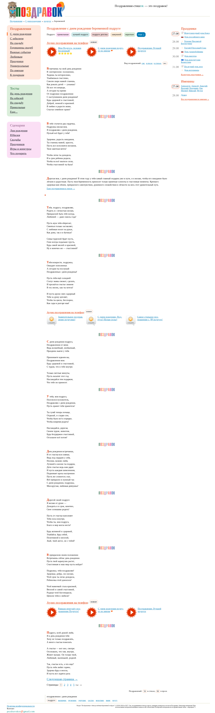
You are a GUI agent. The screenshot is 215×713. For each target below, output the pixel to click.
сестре (91, 700)
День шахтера (190, 56)
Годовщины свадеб (21, 47)
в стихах (157, 63)
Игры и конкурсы (20, 148)
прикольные (63, 34)
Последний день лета (193, 67)
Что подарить (18, 153)
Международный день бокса (197, 33)
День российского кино (194, 37)
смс (143, 63)
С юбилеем (16, 38)
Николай (192, 91)
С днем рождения (20, 34)
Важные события (20, 52)
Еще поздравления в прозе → (61, 188)
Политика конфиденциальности (21, 706)
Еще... (14, 111)
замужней (116, 34)
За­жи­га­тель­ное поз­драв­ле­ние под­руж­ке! (70, 318)
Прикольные (17, 107)
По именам (16, 70)
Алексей (195, 86)
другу (114, 700)
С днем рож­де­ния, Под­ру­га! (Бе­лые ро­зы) (110, 318)
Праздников (17, 144)
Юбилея (15, 135)
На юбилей (16, 98)
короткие (129, 34)
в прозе (149, 63)
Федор (200, 91)
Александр (185, 86)
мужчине (72, 700)
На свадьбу (16, 43)
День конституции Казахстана (190, 61)
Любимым (16, 56)
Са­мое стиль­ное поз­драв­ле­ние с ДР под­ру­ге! (150, 318)
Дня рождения (18, 130)
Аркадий (203, 86)
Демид (184, 95)
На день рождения (21, 93)
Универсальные (19, 65)
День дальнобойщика (193, 52)
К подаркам (17, 75)
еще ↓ (141, 34)
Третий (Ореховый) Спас (195, 48)
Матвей (184, 91)
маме (108, 700)
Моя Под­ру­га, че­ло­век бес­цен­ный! (69, 49)
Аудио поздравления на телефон (67, 43)
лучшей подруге (80, 34)
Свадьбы (15, 139)
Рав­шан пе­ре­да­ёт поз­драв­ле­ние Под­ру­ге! (69, 610)
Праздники (16, 61)
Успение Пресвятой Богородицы (191, 42)
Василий (185, 88)
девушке (82, 700)
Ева (201, 88)
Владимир (194, 88)
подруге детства (100, 34)
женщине (62, 700)
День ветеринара (191, 70)
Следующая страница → (62, 679)
